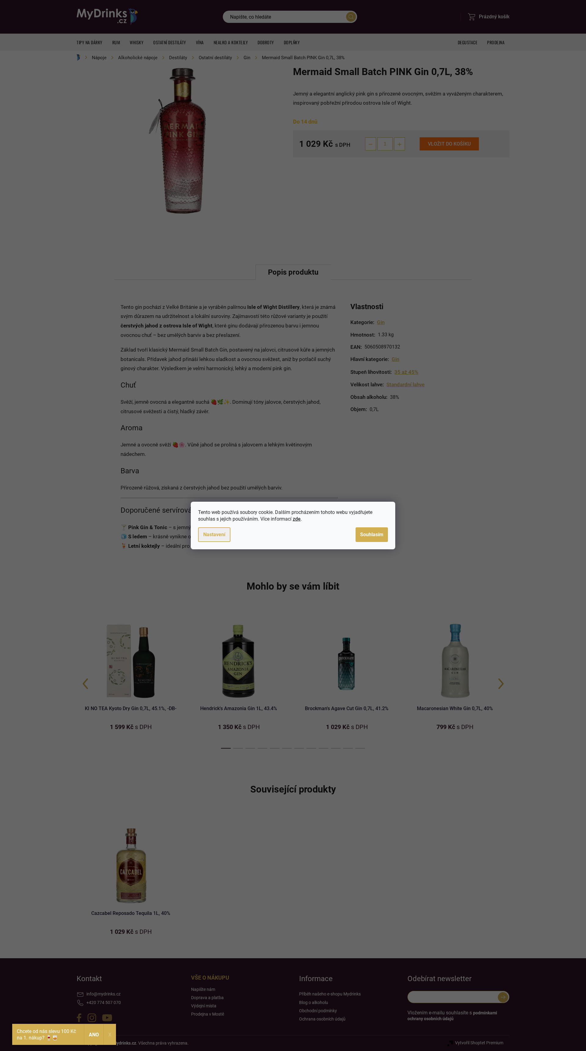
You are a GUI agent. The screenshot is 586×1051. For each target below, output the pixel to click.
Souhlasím (371, 534)
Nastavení (214, 534)
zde (297, 519)
